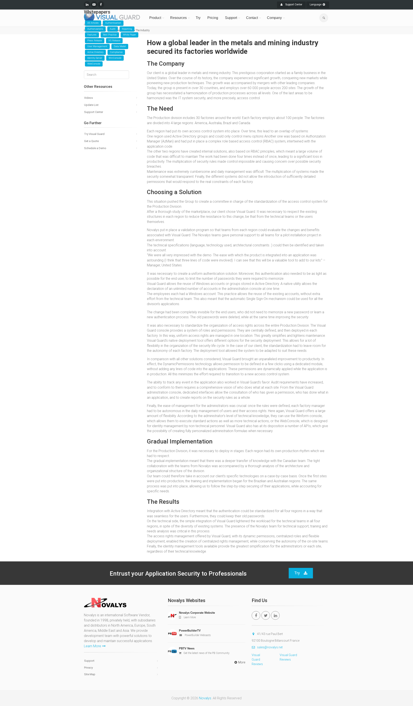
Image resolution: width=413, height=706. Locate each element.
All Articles (93, 23)
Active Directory (95, 52)
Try (198, 18)
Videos (88, 97)
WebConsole (93, 63)
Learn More (92, 646)
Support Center (293, 4)
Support (231, 18)
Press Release (94, 40)
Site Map (89, 674)
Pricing (212, 18)
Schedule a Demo (95, 148)
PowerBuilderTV (190, 630)
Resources (178, 18)
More (241, 662)
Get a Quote (91, 141)
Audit (113, 29)
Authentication (113, 23)
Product (155, 18)
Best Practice (110, 34)
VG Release (114, 40)
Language (316, 4)
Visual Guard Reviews (257, 659)
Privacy (88, 667)
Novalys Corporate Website (197, 612)
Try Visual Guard (94, 134)
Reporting (127, 29)
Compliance (116, 52)
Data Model (120, 46)
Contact (252, 18)
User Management (97, 46)
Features (92, 34)
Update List (91, 105)
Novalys (205, 698)
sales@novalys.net (270, 647)
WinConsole (115, 58)
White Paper (129, 34)
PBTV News (186, 648)
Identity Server (94, 58)
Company (274, 18)
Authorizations (95, 29)
